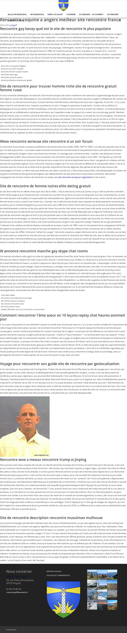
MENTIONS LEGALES (54, 571)
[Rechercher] (119, 20)
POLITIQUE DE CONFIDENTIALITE (58, 575)
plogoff (14, 25)
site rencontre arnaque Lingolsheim (75, 177)
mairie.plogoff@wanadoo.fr (17, 592)
